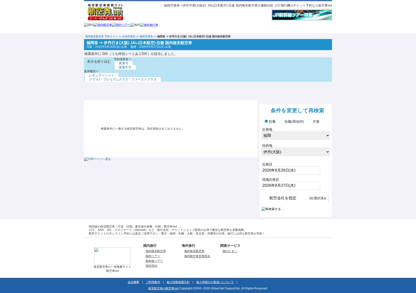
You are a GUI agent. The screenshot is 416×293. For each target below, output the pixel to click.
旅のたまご (230, 251)
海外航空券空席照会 (197, 256)
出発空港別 (128, 36)
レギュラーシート (101, 75)
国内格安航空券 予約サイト (101, 36)
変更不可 (125, 67)
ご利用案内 (153, 282)
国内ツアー (153, 256)
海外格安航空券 (194, 251)
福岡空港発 (146, 36)
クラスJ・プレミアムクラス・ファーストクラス (122, 79)
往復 (272, 121)
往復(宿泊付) (294, 121)
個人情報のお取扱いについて (215, 282)
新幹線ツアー (154, 261)
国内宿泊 (151, 265)
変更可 (123, 63)
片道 (316, 121)
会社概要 (133, 282)
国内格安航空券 (156, 251)
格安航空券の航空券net (163, 288)
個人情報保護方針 (178, 282)
